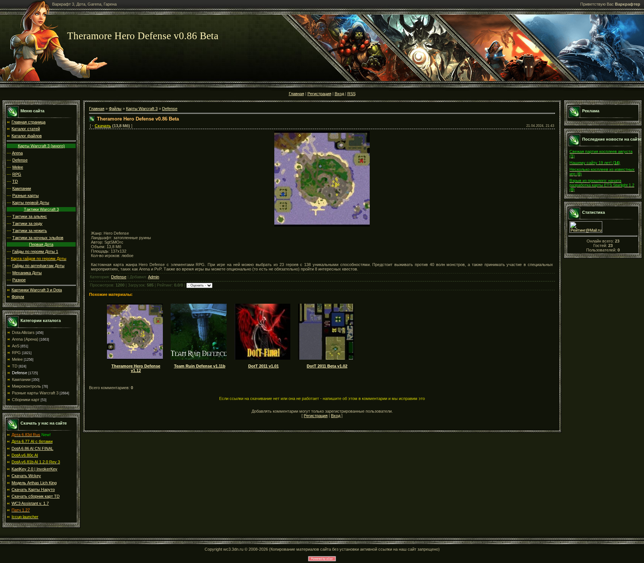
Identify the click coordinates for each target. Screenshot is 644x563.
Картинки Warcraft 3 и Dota (37, 290)
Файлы (115, 108)
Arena (17, 153)
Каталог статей (26, 128)
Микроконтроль (26, 386)
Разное (19, 280)
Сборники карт (26, 399)
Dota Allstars (23, 332)
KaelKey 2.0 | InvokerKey (34, 469)
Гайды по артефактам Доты (38, 265)
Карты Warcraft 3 (142, 108)
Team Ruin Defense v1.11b (199, 366)
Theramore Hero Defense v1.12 (135, 368)
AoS (15, 346)
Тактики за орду (27, 223)
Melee (17, 167)
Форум (18, 296)
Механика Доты (27, 272)
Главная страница (28, 122)
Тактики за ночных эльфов (37, 237)
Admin (153, 277)
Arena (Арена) (25, 339)
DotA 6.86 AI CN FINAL (32, 448)
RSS (351, 93)
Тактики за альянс (29, 216)
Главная (296, 93)
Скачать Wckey (26, 475)
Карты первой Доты (30, 202)
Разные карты (25, 195)
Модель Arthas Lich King (34, 483)
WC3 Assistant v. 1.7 (30, 503)
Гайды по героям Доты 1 (35, 251)
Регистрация (319, 93)
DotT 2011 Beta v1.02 (327, 366)
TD (15, 181)
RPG (16, 174)
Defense (20, 160)
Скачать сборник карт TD (36, 496)
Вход (339, 93)
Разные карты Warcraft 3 (35, 393)
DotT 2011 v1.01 (263, 366)
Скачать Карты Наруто (33, 489)
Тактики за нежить (29, 230)
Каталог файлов (27, 136)
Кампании (21, 188)
